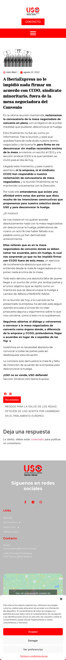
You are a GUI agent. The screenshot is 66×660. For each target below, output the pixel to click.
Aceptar (33, 631)
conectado (37, 435)
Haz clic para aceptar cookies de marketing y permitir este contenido (33, 591)
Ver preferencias (33, 649)
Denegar (33, 640)
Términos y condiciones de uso (34, 656)
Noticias (7, 513)
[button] (61, 599)
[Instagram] (40, 497)
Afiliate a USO (11, 527)
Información (10, 518)
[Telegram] (32, 497)
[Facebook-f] (25, 497)
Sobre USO (9, 522)
